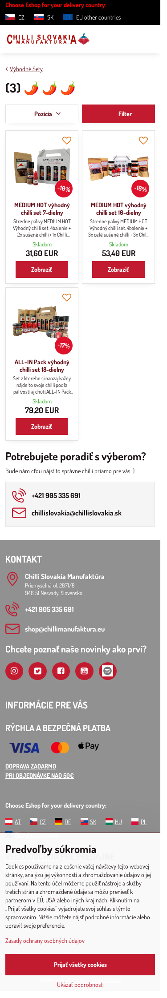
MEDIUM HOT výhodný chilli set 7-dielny (42, 209)
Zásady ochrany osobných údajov (45, 940)
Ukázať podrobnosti (80, 984)
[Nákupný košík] (128, 39)
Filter (124, 113)
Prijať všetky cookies (80, 964)
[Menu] (149, 39)
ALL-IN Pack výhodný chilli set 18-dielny (42, 366)
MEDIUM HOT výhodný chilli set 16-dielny (119, 209)
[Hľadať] (107, 39)
